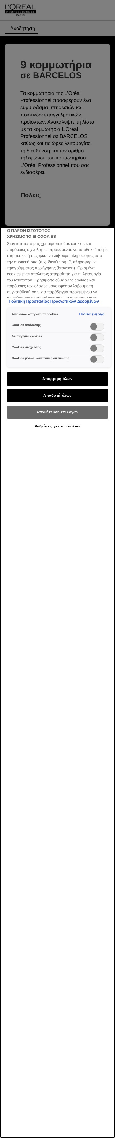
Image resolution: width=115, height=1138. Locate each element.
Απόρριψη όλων (57, 379)
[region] (57, 683)
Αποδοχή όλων (57, 395)
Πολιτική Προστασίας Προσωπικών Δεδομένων (54, 301)
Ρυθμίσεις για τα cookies (57, 426)
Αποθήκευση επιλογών (57, 412)
